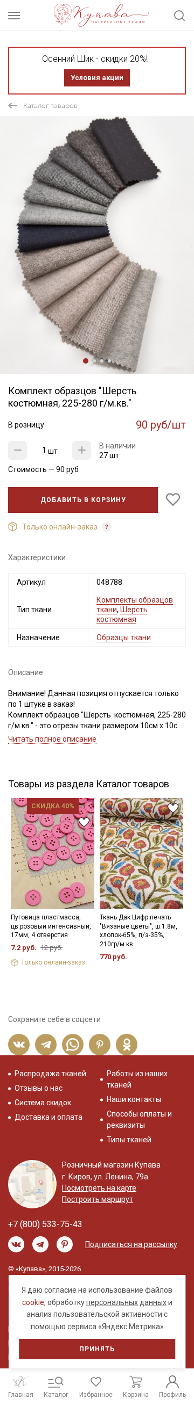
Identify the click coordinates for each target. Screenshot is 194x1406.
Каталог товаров (50, 106)
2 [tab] (94, 361)
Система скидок (43, 1102)
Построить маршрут (97, 1199)
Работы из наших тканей (137, 1079)
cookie (33, 1302)
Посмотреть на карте (99, 1188)
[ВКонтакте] (18, 1044)
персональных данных (126, 1302)
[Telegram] (45, 1044)
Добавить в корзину (83, 500)
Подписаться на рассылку (131, 1244)
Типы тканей (129, 1139)
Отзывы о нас (39, 1088)
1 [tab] (85, 361)
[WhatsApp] (72, 1044)
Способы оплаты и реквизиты (139, 1119)
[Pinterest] (99, 1044)
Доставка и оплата (48, 1117)
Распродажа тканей (50, 1073)
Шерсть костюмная (122, 614)
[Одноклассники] (126, 1044)
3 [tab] (101, 361)
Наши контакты (134, 1099)
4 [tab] (109, 361)
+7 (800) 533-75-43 (45, 1224)
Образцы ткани (123, 637)
